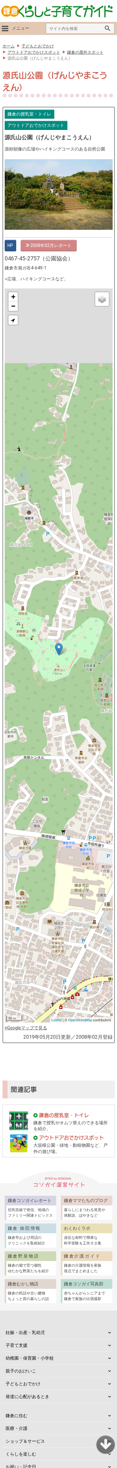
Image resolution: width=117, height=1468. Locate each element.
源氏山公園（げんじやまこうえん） (50, 137)
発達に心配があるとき (27, 1396)
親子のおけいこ (21, 1370)
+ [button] (13, 297)
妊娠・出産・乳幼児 (25, 1332)
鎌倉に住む (16, 1415)
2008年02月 (41, 245)
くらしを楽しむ (21, 1453)
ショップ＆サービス (25, 1441)
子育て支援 (16, 1345)
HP (10, 245)
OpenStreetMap (80, 1019)
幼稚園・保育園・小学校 (30, 1358)
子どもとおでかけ (23, 1383)
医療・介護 (16, 1428)
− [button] (13, 306)
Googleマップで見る (27, 1027)
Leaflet (56, 1019)
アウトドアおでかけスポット (35, 125)
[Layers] (102, 299)
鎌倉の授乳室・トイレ (29, 113)
